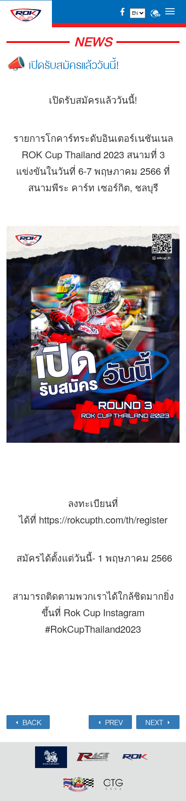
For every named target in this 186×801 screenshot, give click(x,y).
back (31, 722)
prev (113, 722)
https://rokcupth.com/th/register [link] (103, 519)
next (155, 722)
